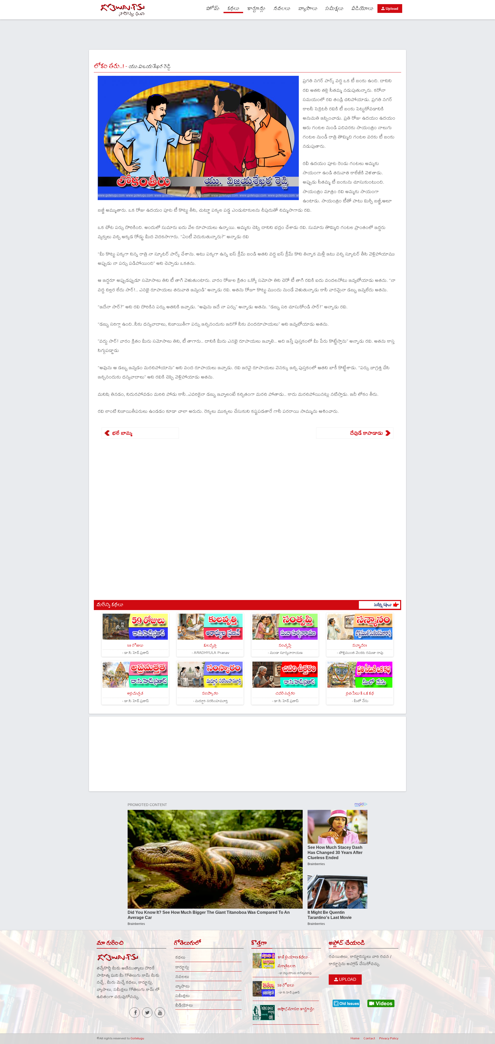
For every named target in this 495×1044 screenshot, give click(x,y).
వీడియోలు (362, 8)
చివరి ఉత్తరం (285, 693)
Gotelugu (137, 1038)
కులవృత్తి (210, 645)
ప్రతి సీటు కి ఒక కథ (360, 693)
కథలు (233, 8)
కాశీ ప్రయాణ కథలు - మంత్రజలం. (293, 961)
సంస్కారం (210, 693)
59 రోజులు (135, 645)
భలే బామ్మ (122, 433)
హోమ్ (212, 8)
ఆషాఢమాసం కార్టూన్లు (295, 1009)
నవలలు (282, 8)
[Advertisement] (247, 33)
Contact (369, 1038)
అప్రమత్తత (135, 693)
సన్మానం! (359, 645)
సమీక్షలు (334, 8)
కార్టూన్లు (256, 8)
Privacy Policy (388, 1038)
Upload (391, 8)
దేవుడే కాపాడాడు (366, 433)
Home (355, 1038)
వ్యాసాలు (307, 8)
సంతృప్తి (285, 645)
